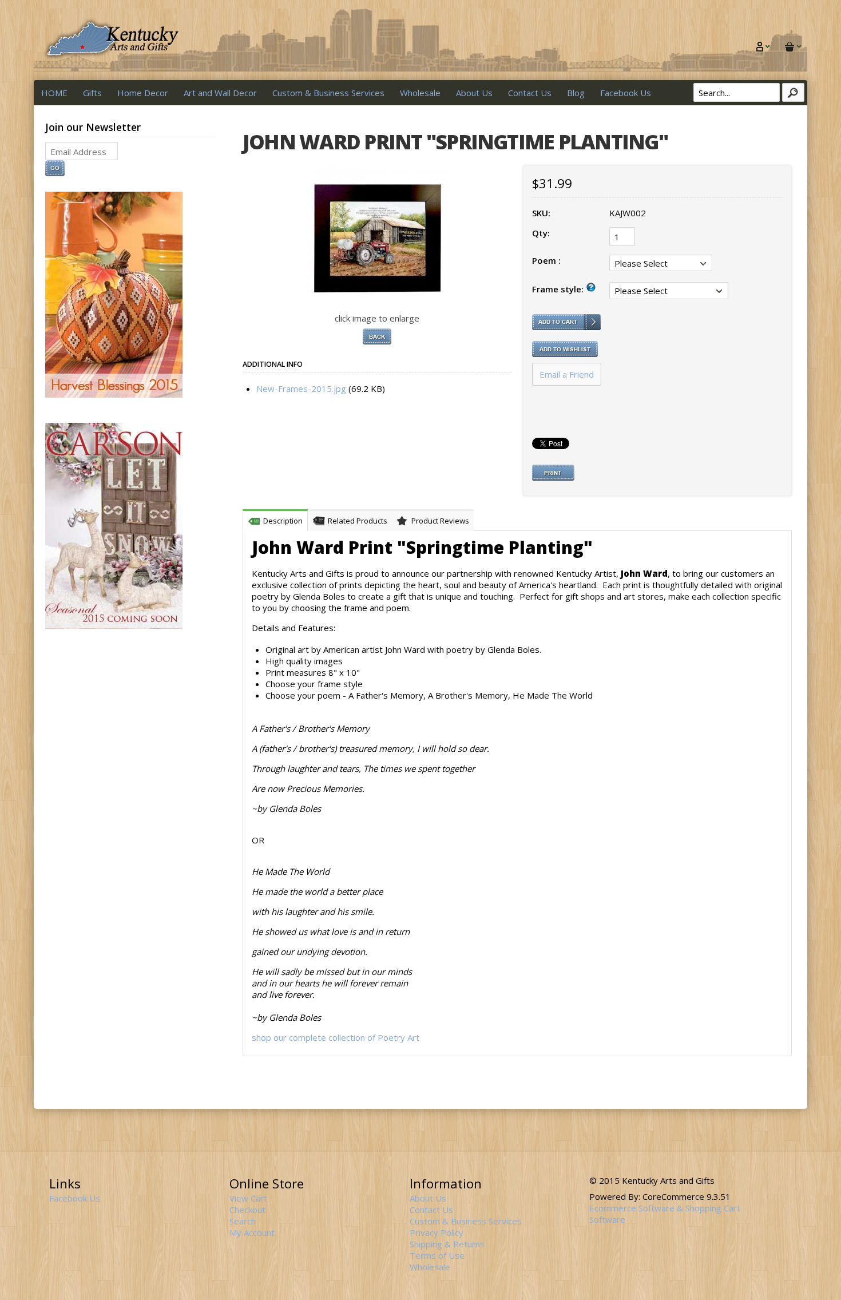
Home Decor (142, 92)
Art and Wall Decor (220, 92)
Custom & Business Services (328, 92)
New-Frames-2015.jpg (301, 388)
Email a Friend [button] (566, 374)
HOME (54, 92)
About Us (474, 92)
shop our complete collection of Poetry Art (335, 1037)
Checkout (247, 1209)
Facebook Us (625, 92)
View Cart (248, 1198)
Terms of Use (437, 1255)
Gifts (92, 92)
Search (242, 1221)
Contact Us (530, 92)
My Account (252, 1232)
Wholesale (420, 92)
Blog (576, 92)
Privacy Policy (436, 1232)
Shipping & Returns (447, 1244)
